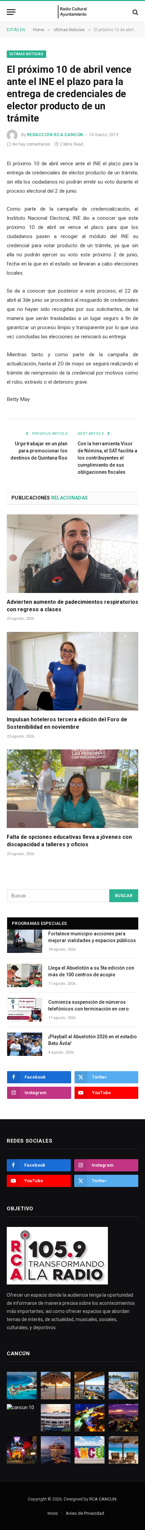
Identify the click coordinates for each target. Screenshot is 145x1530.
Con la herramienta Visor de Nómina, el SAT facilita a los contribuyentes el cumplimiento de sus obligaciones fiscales (107, 458)
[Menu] (11, 12)
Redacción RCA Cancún (55, 134)
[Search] (134, 12)
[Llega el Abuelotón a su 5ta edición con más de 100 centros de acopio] (24, 975)
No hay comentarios (31, 144)
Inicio (53, 1513)
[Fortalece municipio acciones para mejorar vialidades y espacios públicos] (24, 941)
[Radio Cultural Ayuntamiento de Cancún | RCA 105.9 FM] (72, 12)
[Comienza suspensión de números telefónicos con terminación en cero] (24, 1009)
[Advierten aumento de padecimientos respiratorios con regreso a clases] (72, 553)
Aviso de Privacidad (85, 1513)
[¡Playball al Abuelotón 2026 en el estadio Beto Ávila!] (24, 1044)
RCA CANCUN (102, 1499)
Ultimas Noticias (26, 54)
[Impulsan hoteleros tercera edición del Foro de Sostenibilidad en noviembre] (72, 671)
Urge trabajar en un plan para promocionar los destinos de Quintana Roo (38, 451)
